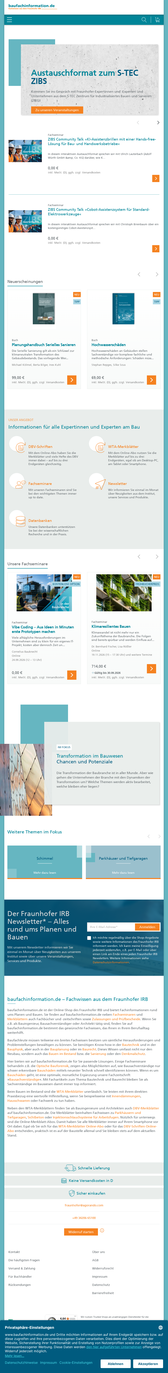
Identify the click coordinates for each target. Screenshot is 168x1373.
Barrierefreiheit (103, 1293)
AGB (95, 1260)
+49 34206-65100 (84, 1218)
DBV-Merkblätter (146, 1108)
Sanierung (99, 1054)
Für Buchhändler (20, 1276)
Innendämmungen (126, 1096)
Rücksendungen (19, 1285)
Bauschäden (47, 1070)
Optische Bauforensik (52, 1066)
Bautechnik (131, 1045)
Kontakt (14, 1252)
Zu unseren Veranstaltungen (57, 110)
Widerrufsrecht (103, 1268)
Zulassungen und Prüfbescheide (116, 1019)
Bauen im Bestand (62, 1054)
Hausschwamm (19, 1101)
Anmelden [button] (147, 927)
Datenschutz (101, 1285)
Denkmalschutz (133, 1054)
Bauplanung (60, 1049)
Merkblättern (17, 1019)
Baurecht (89, 1049)
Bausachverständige (24, 1079)
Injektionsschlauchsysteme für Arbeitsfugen (86, 1117)
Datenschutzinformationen (111, 962)
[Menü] (75, 1317)
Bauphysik (15, 1049)
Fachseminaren (124, 1014)
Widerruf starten (81, 1232)
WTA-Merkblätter (70, 1092)
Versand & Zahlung (21, 1268)
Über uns (98, 1252)
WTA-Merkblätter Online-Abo (81, 1126)
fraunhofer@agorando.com (84, 1205)
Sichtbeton (36, 1117)
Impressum (99, 1276)
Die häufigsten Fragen (24, 1260)
